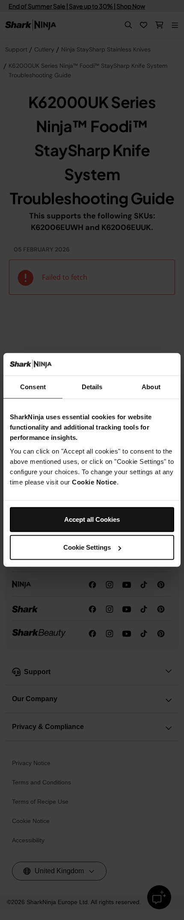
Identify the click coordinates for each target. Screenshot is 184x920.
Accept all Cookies (92, 519)
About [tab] (151, 386)
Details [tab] (92, 386)
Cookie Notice (94, 482)
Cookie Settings (87, 547)
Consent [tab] (33, 386)
